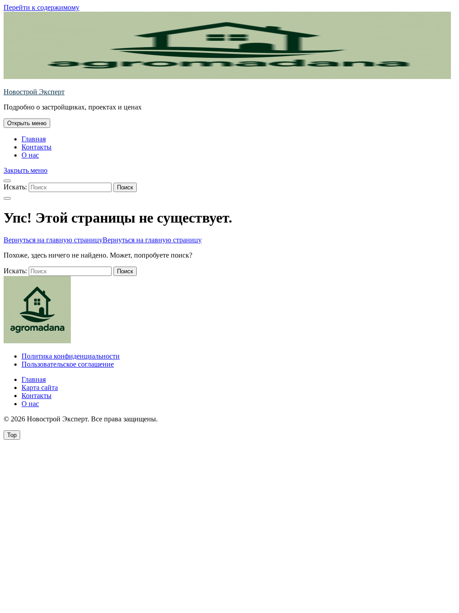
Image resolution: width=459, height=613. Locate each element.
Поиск (125, 187)
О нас (30, 155)
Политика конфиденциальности (71, 356)
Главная (34, 139)
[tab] (27, 123)
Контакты (37, 147)
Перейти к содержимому (41, 7)
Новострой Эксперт (34, 92)
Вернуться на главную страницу (103, 240)
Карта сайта (40, 387)
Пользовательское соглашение (68, 364)
